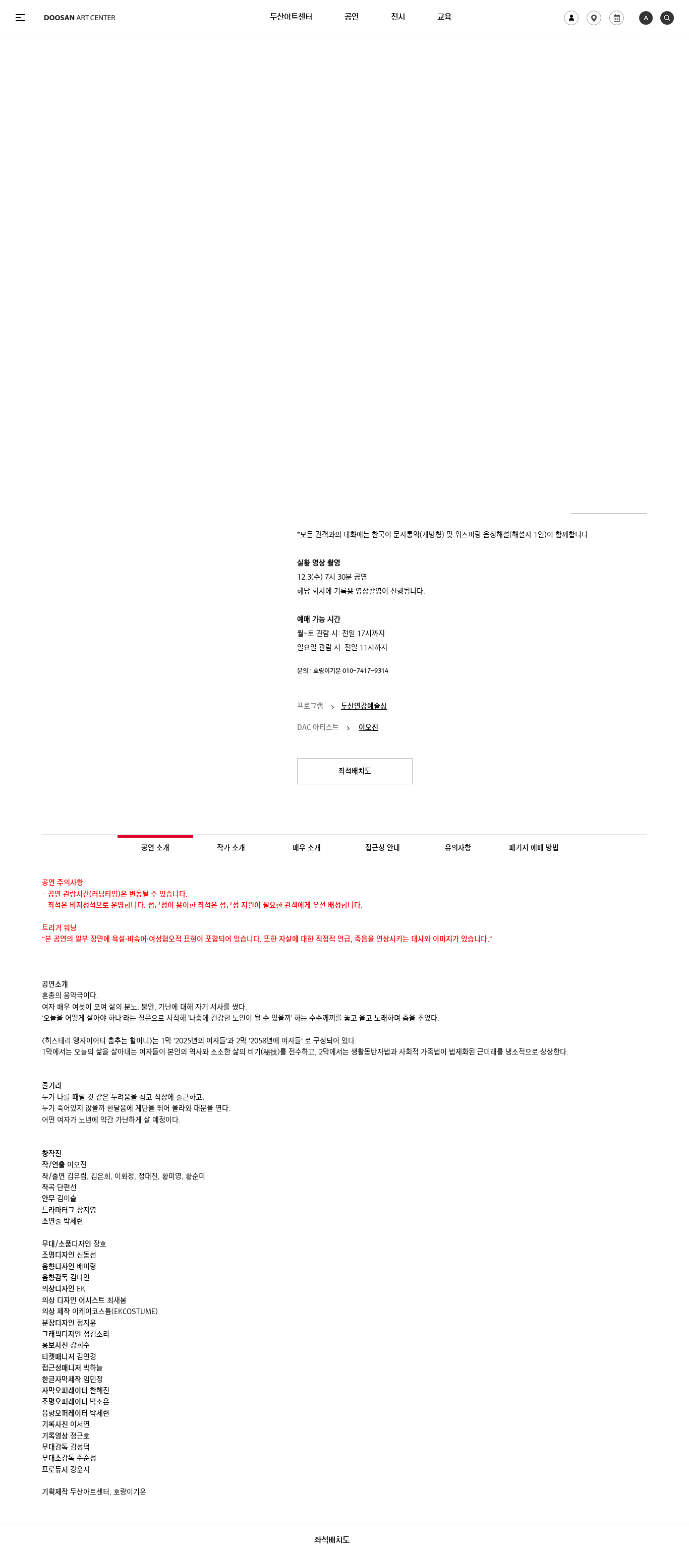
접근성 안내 (382, 848)
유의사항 (458, 848)
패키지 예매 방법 (534, 848)
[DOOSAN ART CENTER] (79, 17)
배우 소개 (307, 848)
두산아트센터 (291, 18)
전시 (398, 18)
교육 (444, 18)
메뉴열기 (20, 17)
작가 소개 (231, 848)
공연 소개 (155, 848)
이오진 (368, 728)
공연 (351, 18)
